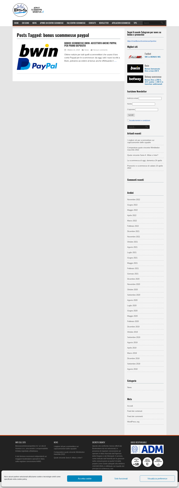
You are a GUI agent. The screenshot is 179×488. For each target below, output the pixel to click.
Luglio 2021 (131, 252)
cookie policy (22, 479)
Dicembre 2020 (133, 279)
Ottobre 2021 (132, 242)
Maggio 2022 (132, 210)
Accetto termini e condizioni (139, 121)
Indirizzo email (132, 98)
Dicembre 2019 (133, 327)
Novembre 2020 (133, 284)
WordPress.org (133, 422)
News (86, 50)
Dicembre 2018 (133, 358)
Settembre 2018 (133, 364)
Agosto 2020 (132, 300)
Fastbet (148, 53)
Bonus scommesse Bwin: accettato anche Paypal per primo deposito (90, 44)
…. (115, 61)
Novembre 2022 (133, 200)
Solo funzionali (121, 478)
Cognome (131, 109)
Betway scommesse (153, 76)
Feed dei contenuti (134, 411)
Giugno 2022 (132, 205)
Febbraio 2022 (133, 226)
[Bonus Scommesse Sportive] (28, 16)
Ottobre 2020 (132, 290)
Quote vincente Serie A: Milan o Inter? (142, 155)
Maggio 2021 (132, 263)
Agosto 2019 (132, 342)
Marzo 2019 (132, 353)
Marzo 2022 (132, 221)
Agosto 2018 (132, 369)
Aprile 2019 (131, 348)
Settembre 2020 (133, 295)
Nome (129, 104)
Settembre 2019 (133, 337)
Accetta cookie (84, 478)
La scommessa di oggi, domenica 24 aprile (144, 160)
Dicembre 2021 (133, 231)
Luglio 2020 (131, 305)
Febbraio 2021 (133, 268)
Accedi (130, 406)
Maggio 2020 (132, 316)
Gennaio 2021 (132, 274)
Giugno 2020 (132, 311)
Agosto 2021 (132, 247)
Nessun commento (100, 50)
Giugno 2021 (132, 258)
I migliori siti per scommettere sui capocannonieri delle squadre (140, 141)
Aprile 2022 (131, 215)
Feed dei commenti (135, 416)
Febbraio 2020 (133, 321)
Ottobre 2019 (132, 332)
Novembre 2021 (133, 237)
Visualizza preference (157, 478)
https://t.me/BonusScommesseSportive (141, 41)
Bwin (147, 65)
